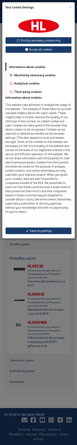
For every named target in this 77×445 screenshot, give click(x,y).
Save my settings (40, 231)
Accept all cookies (40, 49)
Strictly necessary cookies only (40, 40)
